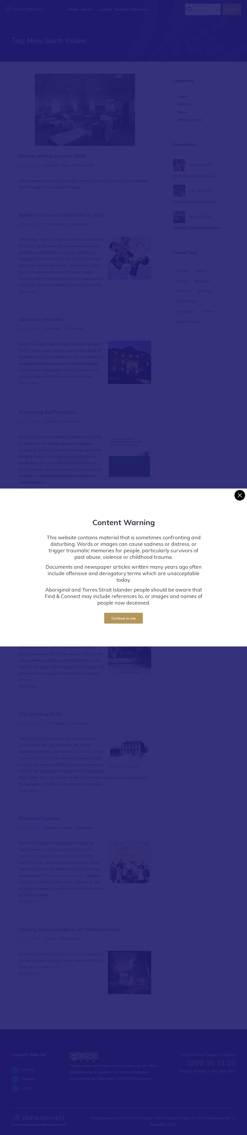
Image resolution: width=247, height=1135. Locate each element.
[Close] (239, 495)
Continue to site (123, 618)
